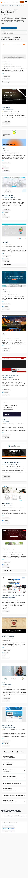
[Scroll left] (3, 816)
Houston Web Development (8, 831)
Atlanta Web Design (8, 815)
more (3, 73)
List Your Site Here (9, 28)
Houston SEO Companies (8, 825)
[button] (17, 2)
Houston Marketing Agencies (8, 828)
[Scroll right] (25, 816)
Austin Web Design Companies (21, 815)
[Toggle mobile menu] (26, 2)
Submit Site (22, 2)
